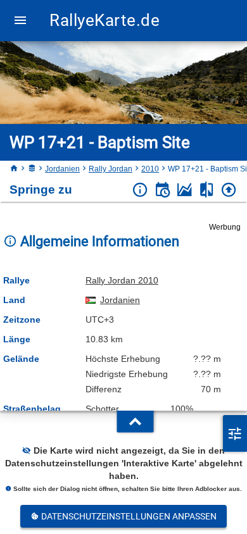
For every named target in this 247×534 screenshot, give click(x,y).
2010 (150, 169)
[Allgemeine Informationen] (140, 190)
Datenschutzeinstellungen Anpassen (128, 516)
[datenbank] (31, 169)
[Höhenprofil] (185, 190)
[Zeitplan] (162, 190)
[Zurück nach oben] (229, 190)
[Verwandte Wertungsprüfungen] (207, 190)
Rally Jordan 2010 (122, 280)
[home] (14, 169)
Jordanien (62, 169)
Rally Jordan (110, 169)
